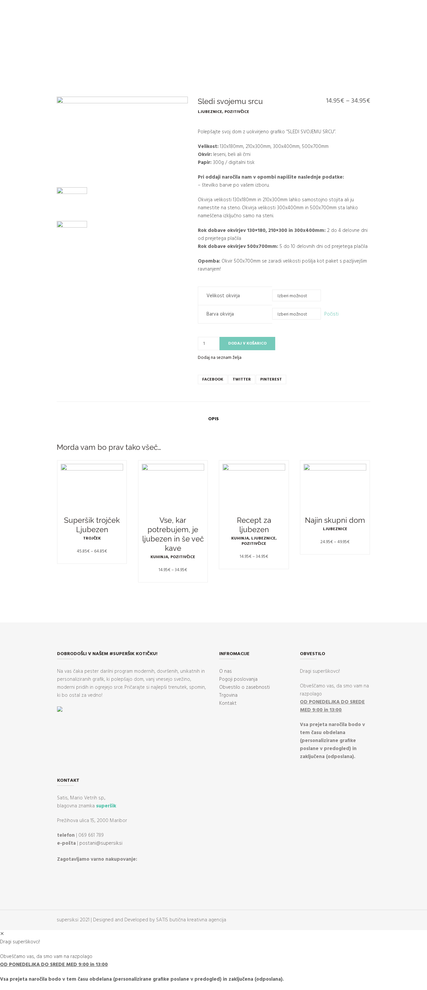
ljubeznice (210, 112)
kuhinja (159, 557)
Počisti (331, 314)
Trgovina (228, 695)
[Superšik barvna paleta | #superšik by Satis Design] (72, 236)
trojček (92, 538)
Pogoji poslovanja (238, 679)
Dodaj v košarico (247, 343)
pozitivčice (237, 112)
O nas (225, 671)
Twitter (242, 379)
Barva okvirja (220, 314)
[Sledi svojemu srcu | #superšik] (122, 140)
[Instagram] (19, 60)
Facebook (212, 379)
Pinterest (271, 379)
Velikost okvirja (223, 296)
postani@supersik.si (100, 843)
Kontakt (228, 703)
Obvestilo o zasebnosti (244, 687)
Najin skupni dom (335, 520)
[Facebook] (10, 60)
